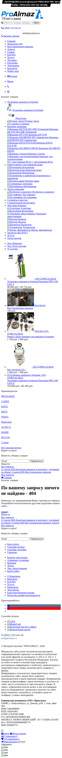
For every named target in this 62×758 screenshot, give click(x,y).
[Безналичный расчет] (19, 629)
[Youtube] (8, 608)
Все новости (7, 466)
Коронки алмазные (17, 126)
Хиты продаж (14, 238)
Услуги (10, 57)
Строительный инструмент (21, 202)
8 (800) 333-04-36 (12, 635)
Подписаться (37, 461)
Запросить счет (15, 44)
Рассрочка (12, 63)
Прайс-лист (13, 71)
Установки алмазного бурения (22, 102)
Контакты (12, 68)
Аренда (11, 49)
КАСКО (11, 54)
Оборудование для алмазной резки (25, 164)
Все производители (11, 447)
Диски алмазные (15, 189)
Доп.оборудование (16, 205)
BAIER (5, 432)
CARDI (5, 401)
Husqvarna (6, 422)
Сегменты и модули (17, 200)
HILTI (4, 411)
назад (4, 511)
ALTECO (6, 427)
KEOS (4, 406)
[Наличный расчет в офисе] (21, 627)
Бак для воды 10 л (16, 369)
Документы (13, 65)
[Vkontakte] (8, 605)
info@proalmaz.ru (9, 638)
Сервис (11, 52)
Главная (11, 41)
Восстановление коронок (20, 46)
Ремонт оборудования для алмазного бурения (30, 336)
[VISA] (11, 621)
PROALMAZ (8, 396)
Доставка (12, 60)
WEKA (5, 417)
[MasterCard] (14, 624)
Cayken (5, 442)
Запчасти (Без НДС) (17, 232)
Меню (10, 81)
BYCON (5, 437)
